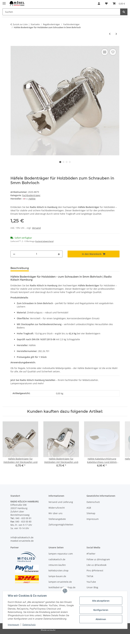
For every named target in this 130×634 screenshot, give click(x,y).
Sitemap (91, 513)
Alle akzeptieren (101, 600)
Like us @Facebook (96, 564)
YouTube (91, 581)
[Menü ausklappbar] (4, 2)
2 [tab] (63, 162)
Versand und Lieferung (61, 501)
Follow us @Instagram (98, 559)
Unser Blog (92, 587)
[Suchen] (123, 11)
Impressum (13, 624)
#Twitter (91, 553)
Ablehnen (101, 619)
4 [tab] (70, 162)
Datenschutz (29, 624)
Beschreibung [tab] (19, 268)
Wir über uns (55, 513)
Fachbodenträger (31, 195)
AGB (89, 507)
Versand (36, 227)
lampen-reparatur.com (61, 553)
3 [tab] (67, 162)
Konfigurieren (100, 610)
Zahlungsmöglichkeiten (61, 524)
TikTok (90, 576)
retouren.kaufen (57, 564)
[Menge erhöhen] (58, 254)
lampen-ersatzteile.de (60, 581)
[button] (99, 3)
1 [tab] (60, 162)
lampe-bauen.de (57, 576)
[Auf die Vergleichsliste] (104, 51)
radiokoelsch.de (57, 559)
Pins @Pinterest (95, 570)
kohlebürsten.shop (58, 570)
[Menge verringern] (14, 254)
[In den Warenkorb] (13, 44)
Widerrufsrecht (57, 507)
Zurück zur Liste (20, 24)
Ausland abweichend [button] (44, 241)
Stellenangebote (57, 518)
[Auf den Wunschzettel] (112, 51)
